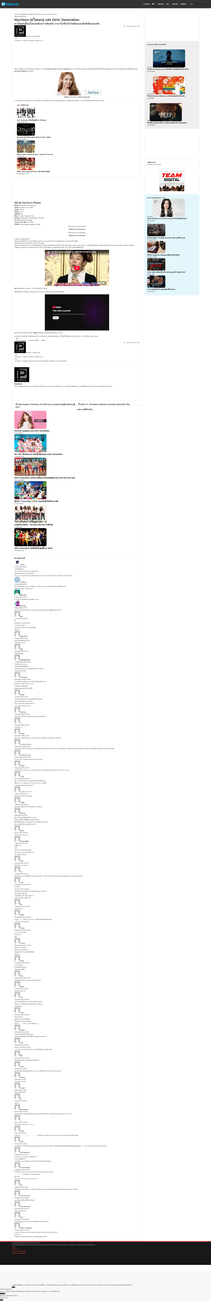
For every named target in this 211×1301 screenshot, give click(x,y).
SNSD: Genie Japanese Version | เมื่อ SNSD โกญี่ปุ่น (33, 171)
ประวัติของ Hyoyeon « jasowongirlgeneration (34, 1236)
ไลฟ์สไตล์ (183, 4)
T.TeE (22, 776)
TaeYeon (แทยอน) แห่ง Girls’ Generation (31, 431)
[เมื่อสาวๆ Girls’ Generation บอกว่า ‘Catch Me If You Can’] (26, 152)
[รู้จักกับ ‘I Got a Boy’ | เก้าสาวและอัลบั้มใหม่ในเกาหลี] (30, 499)
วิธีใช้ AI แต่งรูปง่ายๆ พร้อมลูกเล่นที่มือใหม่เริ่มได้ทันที (163, 255)
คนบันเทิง (175, 4)
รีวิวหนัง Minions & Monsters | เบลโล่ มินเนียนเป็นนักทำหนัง (166, 96)
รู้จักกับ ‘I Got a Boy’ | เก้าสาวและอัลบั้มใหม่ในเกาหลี (36, 501)
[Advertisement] (49, 54)
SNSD (43, 340)
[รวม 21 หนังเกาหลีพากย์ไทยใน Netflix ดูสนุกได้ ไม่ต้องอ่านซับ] (156, 270)
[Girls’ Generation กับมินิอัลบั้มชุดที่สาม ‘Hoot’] (30, 545)
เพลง (167, 4)
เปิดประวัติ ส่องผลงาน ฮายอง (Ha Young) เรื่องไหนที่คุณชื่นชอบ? (167, 218)
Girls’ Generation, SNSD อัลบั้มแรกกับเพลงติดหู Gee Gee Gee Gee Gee (44, 478)
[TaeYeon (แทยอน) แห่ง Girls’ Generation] (30, 428)
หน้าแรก (17, 14)
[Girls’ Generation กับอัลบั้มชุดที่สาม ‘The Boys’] (26, 118)
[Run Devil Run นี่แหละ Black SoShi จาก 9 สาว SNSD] (26, 135)
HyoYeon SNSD (33, 340)
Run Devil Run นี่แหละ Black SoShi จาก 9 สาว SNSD (34, 137)
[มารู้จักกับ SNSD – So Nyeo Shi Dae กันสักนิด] (30, 522)
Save (1, 1300)
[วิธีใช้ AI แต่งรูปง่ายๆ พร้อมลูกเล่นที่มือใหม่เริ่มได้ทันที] (156, 253)
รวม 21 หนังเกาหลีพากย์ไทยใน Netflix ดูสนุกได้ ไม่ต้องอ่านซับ (166, 272)
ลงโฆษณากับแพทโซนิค (154, 164)
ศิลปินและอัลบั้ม (27, 14)
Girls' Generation (21, 340)
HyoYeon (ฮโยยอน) (20, 71)
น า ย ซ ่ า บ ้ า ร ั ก (25, 791)
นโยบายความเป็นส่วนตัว (19, 1251)
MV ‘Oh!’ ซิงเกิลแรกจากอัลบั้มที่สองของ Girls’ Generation (38, 454)
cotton (22, 564)
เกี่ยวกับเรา (15, 1249)
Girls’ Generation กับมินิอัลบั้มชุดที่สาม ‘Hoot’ (33, 548)
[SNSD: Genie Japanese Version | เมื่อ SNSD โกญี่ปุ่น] (26, 169)
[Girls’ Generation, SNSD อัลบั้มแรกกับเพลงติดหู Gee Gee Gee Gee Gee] (30, 475)
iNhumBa (23, 595)
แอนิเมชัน (161, 4)
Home (13, 1247)
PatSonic (29, 36)
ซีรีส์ (153, 4)
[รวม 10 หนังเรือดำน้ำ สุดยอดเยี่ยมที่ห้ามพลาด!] (156, 287)
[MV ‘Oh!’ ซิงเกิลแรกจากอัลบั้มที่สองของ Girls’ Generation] (30, 452)
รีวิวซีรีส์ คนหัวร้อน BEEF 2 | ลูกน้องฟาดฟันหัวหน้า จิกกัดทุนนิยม (167, 123)
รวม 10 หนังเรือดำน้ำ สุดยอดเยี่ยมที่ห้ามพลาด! (161, 289)
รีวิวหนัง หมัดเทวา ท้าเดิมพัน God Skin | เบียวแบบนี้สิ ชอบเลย (166, 238)
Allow (13, 1287)
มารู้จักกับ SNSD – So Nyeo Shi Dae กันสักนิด (33, 525)
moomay (23, 606)
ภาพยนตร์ (146, 4)
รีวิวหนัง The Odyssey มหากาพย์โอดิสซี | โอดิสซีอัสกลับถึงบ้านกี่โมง (168, 69)
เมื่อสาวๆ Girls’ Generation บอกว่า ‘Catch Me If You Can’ (35, 154)
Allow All (2, 1293)
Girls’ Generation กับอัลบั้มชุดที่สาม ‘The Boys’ (31, 120)
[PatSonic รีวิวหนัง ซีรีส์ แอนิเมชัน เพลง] (10, 4)
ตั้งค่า (131, 1285)
